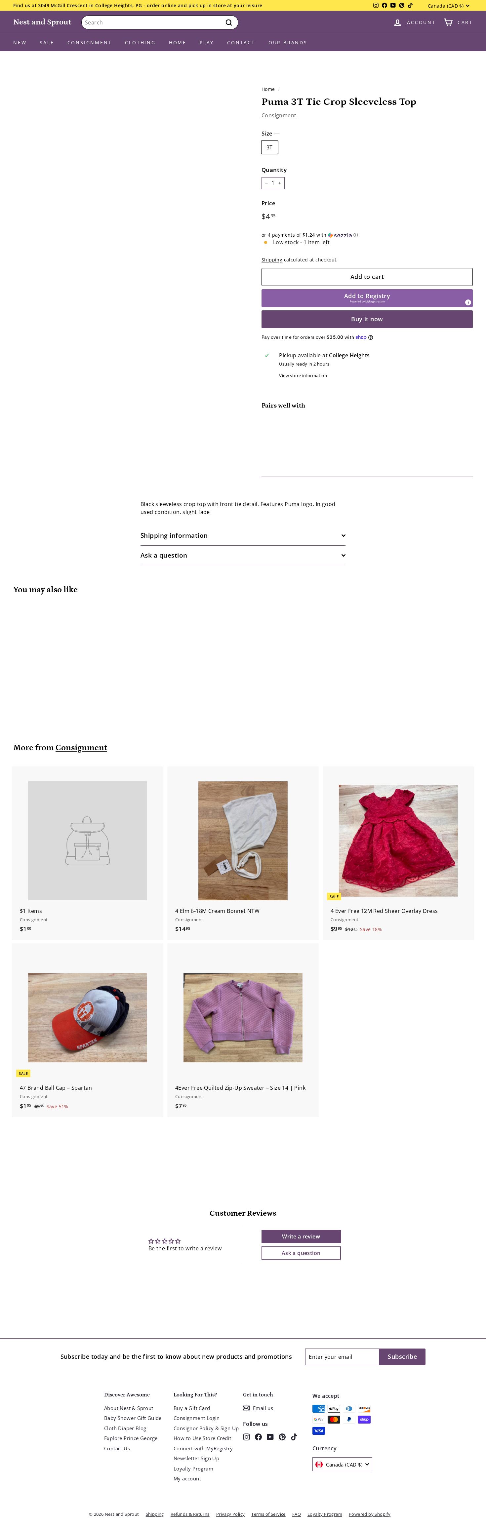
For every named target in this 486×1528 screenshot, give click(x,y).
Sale (47, 42)
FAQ (296, 1514)
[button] (367, 235)
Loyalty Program (193, 1468)
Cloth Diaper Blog (125, 1428)
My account (187, 1478)
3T (269, 147)
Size (271, 133)
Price (268, 203)
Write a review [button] (301, 1236)
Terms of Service (268, 1514)
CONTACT (241, 42)
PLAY (207, 42)
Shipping (272, 259)
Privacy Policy (230, 1514)
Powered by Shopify (369, 1514)
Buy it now (367, 319)
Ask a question (164, 555)
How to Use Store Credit (202, 1438)
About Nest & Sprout (128, 1408)
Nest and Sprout (42, 22)
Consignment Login (197, 1418)
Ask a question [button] (301, 1253)
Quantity (274, 170)
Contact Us (117, 1448)
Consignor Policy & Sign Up (206, 1428)
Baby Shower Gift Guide (133, 1418)
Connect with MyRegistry (203, 1448)
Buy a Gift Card (192, 1408)
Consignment (89, 42)
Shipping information (174, 535)
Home (177, 42)
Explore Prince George (130, 1438)
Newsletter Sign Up (196, 1458)
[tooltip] (468, 302)
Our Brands (287, 42)
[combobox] (159, 22)
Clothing (140, 42)
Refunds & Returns (190, 1514)
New (19, 42)
